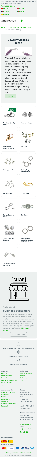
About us (4, 373)
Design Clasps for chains (9, 216)
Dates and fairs (6, 382)
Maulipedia (5, 397)
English (21, 8)
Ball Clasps (24, 215)
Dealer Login (24, 378)
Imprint (29, 453)
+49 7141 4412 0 (9, 6)
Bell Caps (24, 146)
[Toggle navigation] (29, 21)
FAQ (21, 380)
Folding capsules (8, 170)
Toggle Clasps (7, 193)
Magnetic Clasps (26, 123)
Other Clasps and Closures (8, 239)
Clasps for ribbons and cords (9, 264)
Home (3, 27)
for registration (19, 334)
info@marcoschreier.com (27, 429)
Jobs (3, 385)
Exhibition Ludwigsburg (9, 380)
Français (6, 11)
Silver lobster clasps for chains (8, 147)
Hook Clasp (25, 193)
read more (10, 96)
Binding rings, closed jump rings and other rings (27, 240)
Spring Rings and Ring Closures (26, 170)
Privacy (8, 453)
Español (6, 14)
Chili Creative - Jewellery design (20, 27)
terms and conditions (19, 453)
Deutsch (6, 8)
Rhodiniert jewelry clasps (9, 123)
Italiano (21, 11)
